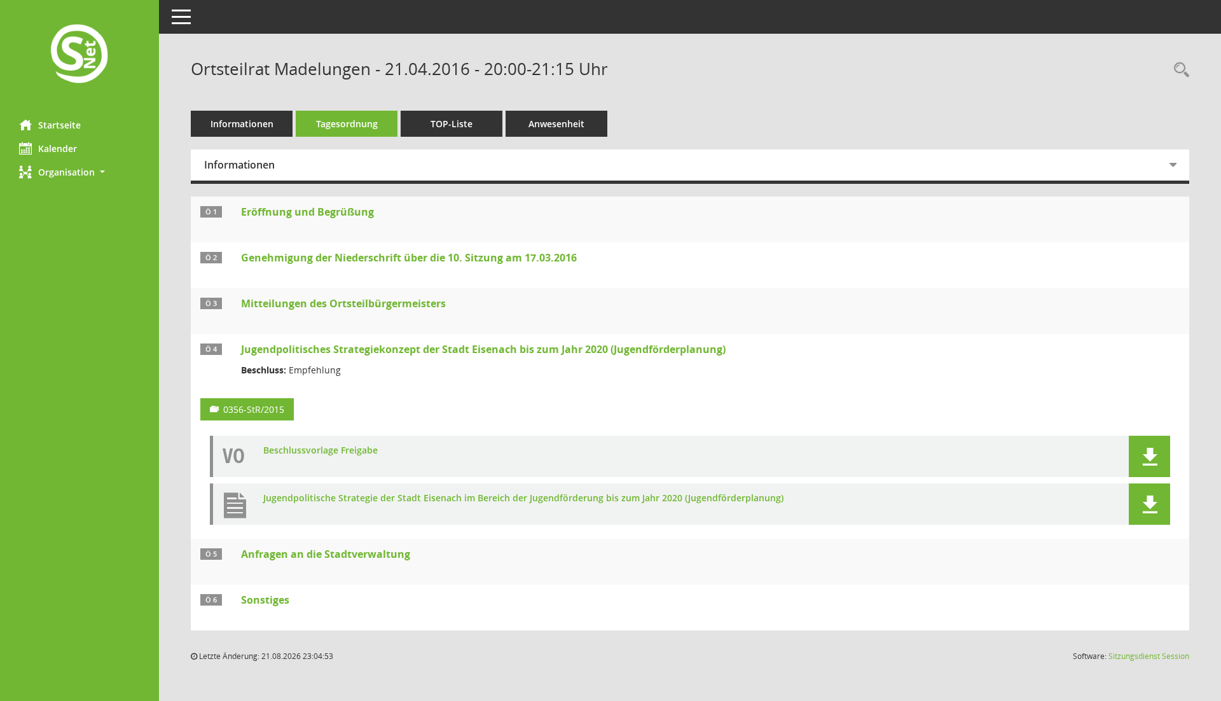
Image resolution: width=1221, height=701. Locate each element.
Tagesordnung (347, 124)
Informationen (241, 124)
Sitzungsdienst (1148, 656)
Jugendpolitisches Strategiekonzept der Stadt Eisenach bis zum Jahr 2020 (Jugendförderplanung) (483, 349)
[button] (79, 172)
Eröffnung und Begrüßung (307, 212)
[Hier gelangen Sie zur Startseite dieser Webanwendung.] (79, 55)
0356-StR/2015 (253, 409)
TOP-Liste (452, 124)
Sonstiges (265, 600)
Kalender (57, 148)
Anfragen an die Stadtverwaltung (325, 554)
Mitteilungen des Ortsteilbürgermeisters (343, 303)
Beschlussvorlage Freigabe (320, 450)
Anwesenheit (556, 124)
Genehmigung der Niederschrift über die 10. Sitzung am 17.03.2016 (409, 258)
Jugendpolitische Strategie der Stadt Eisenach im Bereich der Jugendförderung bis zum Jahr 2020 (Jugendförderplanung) (523, 498)
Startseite (59, 125)
